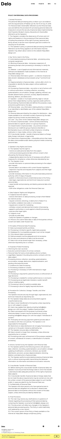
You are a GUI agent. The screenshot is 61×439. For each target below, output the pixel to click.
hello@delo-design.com (22, 315)
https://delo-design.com (16, 74)
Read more (12, 437)
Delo (6, 3)
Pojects (41, 3)
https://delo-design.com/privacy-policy (28, 413)
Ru (55, 3)
